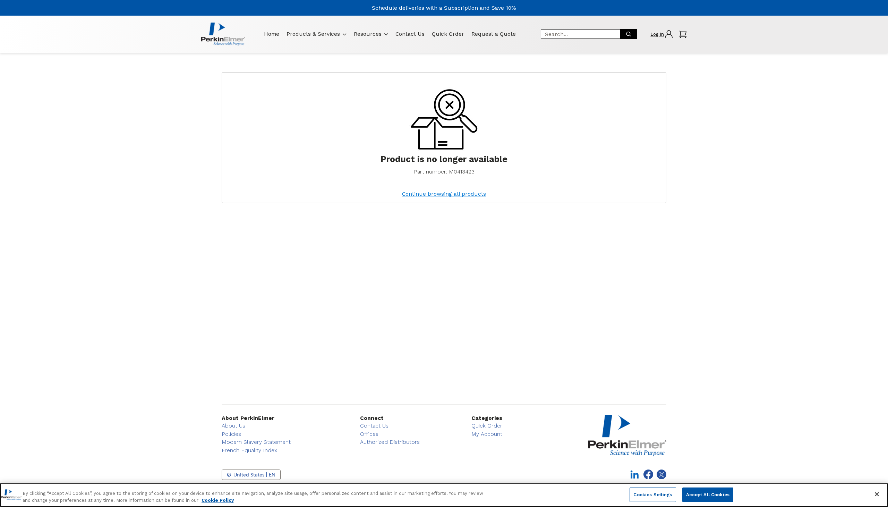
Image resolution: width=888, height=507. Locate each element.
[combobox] (578, 34)
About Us (233, 425)
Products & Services (313, 34)
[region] (444, 495)
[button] (661, 34)
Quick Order (448, 34)
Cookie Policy (218, 499)
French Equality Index (249, 450)
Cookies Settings (652, 494)
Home (271, 34)
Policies (231, 434)
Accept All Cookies (707, 494)
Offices (369, 434)
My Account (486, 434)
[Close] (877, 494)
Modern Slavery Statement (256, 442)
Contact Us (410, 34)
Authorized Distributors (390, 442)
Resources (368, 34)
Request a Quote (493, 34)
